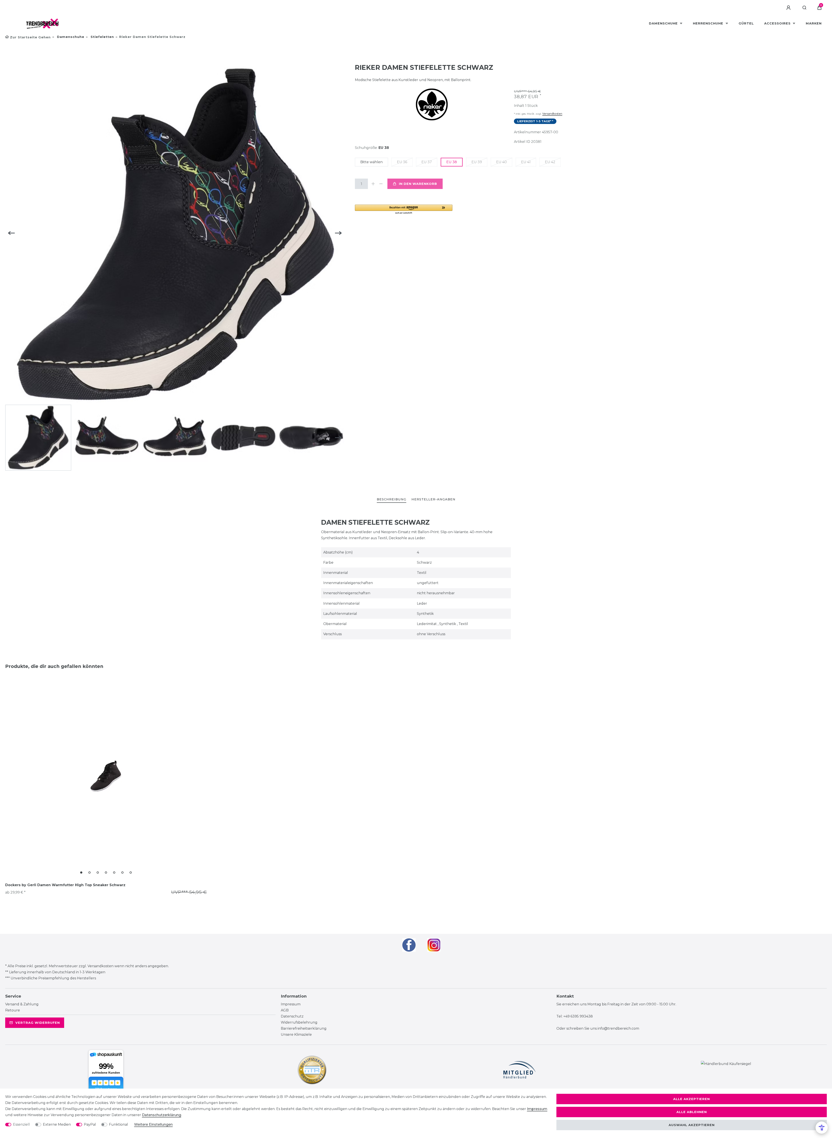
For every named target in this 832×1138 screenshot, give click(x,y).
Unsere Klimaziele (296, 1034)
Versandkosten (552, 113)
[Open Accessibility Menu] (822, 1128)
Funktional (118, 1124)
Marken (814, 23)
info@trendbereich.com (618, 1028)
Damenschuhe (664, 23)
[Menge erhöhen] (373, 184)
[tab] (391, 500)
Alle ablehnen (691, 1112)
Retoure (12, 1010)
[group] (106, 776)
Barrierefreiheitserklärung (304, 1028)
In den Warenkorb (418, 184)
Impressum (291, 1004)
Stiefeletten (101, 37)
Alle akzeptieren (691, 1099)
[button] (403, 209)
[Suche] (804, 8)
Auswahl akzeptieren (692, 1125)
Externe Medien (57, 1124)
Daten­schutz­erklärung (161, 1115)
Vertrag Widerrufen (37, 1023)
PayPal (90, 1124)
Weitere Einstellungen (153, 1124)
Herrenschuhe (708, 23)
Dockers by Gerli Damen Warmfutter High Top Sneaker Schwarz (65, 885)
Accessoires (778, 23)
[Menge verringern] (381, 184)
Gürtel (746, 23)
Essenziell (21, 1124)
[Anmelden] (789, 7)
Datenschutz (292, 1016)
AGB (285, 1010)
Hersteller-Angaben (433, 499)
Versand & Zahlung (22, 1004)
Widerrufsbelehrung (299, 1022)
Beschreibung (391, 499)
